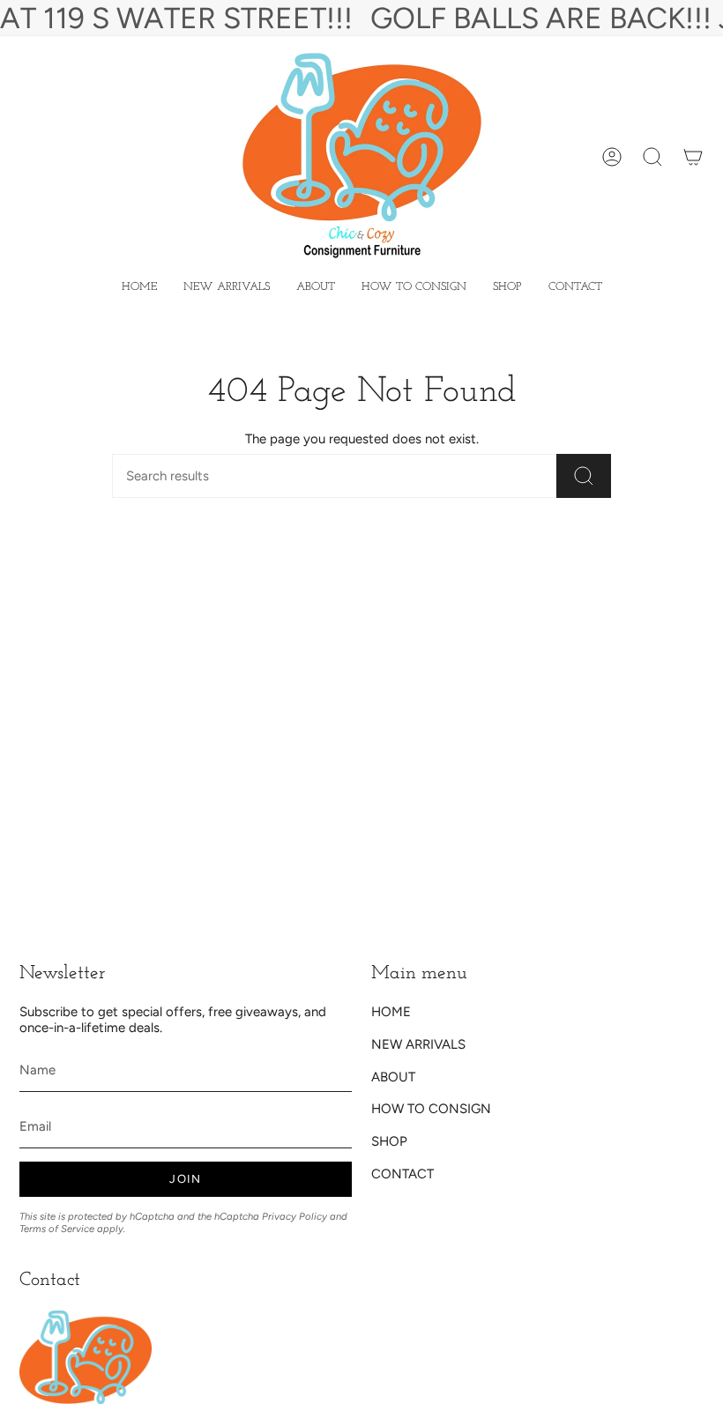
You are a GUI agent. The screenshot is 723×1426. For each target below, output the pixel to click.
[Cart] (693, 157)
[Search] (583, 476)
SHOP (389, 1141)
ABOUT (393, 1077)
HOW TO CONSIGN (431, 1109)
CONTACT (402, 1174)
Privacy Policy (294, 1216)
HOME (391, 1012)
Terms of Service (56, 1228)
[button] (507, 287)
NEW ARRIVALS (418, 1044)
